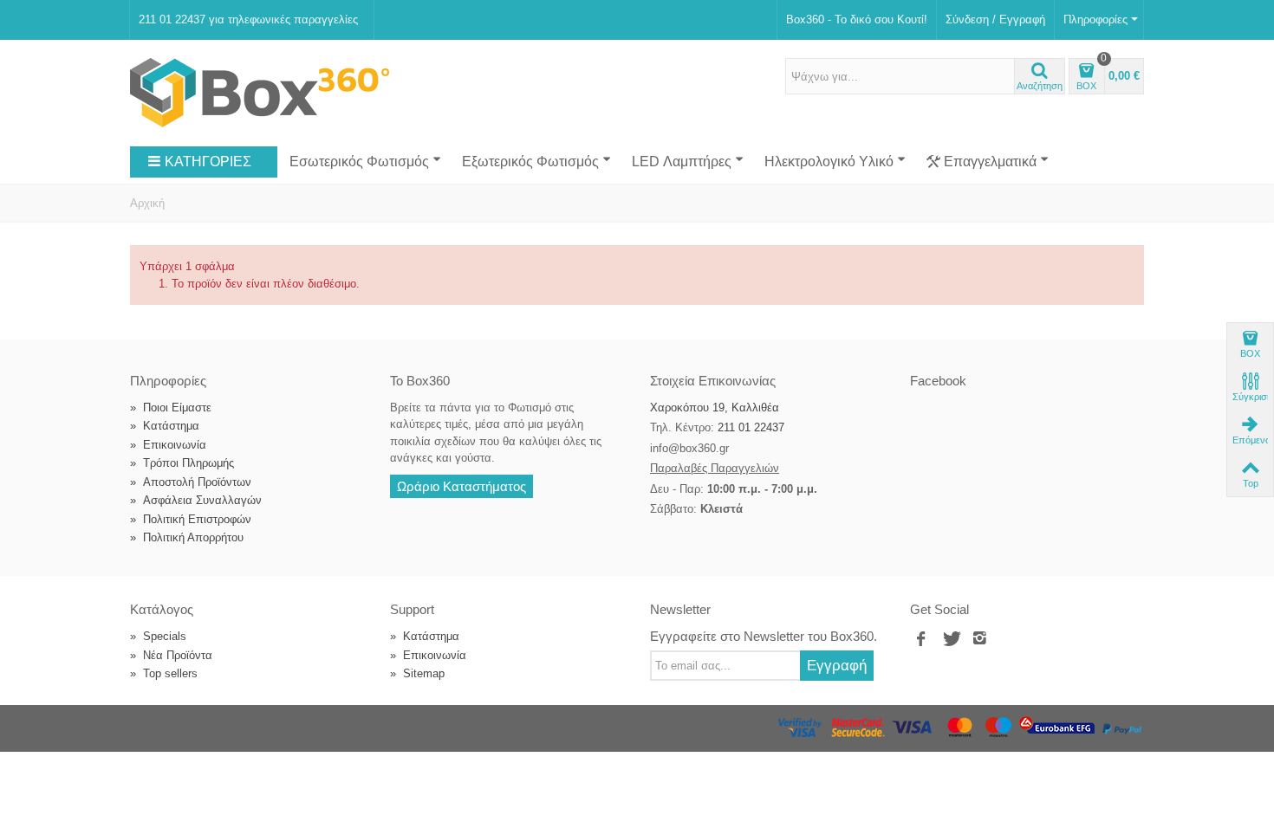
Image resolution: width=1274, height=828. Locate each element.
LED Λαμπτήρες (681, 161)
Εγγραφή (837, 665)
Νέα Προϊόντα (171, 655)
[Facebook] (921, 639)
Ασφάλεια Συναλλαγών (196, 500)
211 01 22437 (751, 427)
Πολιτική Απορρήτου (187, 537)
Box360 (240, 724)
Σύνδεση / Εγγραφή (995, 19)
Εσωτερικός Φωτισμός (359, 161)
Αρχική (147, 203)
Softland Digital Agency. (418, 724)
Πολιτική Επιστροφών (190, 519)
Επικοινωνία (168, 444)
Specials (158, 636)
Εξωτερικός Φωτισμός (530, 161)
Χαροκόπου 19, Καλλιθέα (714, 407)
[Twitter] (950, 639)
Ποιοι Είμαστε (170, 407)
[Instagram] (980, 639)
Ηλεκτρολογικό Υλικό (829, 161)
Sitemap (417, 673)
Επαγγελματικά (990, 161)
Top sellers (164, 673)
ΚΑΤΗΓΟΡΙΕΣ (208, 161)
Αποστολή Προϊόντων (190, 481)
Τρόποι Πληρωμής (182, 462)
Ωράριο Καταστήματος (461, 486)
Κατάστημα (164, 425)
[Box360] (259, 92)
